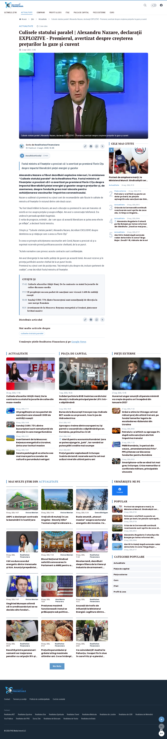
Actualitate (43, 19)
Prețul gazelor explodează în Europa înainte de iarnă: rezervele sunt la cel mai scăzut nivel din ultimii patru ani (82, 456)
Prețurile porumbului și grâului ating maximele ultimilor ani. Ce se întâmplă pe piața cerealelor (57, 655)
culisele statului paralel (32, 333)
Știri (32, 19)
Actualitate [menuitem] (26, 12)
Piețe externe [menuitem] (99, 12)
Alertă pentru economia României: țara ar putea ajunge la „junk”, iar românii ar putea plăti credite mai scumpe (82, 442)
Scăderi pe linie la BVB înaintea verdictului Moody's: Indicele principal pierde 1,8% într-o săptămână (83, 399)
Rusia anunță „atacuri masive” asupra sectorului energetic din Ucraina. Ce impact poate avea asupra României (91, 523)
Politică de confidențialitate (40, 699)
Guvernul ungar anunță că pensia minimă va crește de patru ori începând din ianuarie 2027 (135, 399)
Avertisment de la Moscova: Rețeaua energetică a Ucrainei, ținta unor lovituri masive (62, 309)
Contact (7, 699)
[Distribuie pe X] (102, 146)
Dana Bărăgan (101, 513)
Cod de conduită (59, 699)
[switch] (154, 5)
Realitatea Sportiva (25, 714)
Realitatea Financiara (47, 144)
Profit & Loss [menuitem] (55, 12)
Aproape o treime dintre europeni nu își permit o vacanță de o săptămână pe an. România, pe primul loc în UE (82, 428)
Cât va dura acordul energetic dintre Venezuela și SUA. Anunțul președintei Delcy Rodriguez (21, 566)
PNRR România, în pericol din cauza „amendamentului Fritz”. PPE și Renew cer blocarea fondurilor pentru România (139, 450)
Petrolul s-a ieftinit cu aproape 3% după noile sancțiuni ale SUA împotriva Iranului (141, 435)
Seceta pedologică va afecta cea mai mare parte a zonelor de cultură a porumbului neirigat (34, 456)
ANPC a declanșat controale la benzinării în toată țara (22, 518)
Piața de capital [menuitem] (81, 12)
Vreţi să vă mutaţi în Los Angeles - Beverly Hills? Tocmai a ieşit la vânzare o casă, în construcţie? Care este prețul (56, 523)
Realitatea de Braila (88, 719)
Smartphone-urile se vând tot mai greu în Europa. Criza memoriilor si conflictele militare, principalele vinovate (141, 467)
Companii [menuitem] (41, 12)
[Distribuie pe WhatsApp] (96, 146)
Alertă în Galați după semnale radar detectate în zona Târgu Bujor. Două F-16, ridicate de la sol (131, 238)
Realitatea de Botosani (52, 719)
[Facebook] (161, 5)
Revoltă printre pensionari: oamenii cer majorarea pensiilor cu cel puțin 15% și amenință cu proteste (21, 655)
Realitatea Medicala (89, 714)
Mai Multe (57, 666)
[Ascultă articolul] (161, 719)
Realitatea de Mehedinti (144, 714)
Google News (78, 341)
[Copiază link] (85, 146)
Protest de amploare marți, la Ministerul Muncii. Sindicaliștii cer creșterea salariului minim (127, 180)
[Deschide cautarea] (145, 5)
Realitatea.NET (9, 714)
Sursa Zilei (37, 719)
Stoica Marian (32, 513)
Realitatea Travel (73, 714)
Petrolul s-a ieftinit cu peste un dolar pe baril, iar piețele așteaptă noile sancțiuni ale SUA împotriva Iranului (130, 198)
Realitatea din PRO (23, 719)
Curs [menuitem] (112, 12)
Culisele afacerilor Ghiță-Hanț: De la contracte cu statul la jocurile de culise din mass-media (63, 286)
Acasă (24, 19)
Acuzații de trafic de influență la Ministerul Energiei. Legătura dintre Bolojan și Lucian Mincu (90, 610)
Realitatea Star (40, 714)
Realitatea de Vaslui (71, 719)
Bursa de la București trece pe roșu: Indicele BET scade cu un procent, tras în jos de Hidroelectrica (83, 415)
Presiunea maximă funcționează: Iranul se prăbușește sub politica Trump (54, 610)
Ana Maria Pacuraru (60, 600)
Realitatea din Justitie (108, 714)
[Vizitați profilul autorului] (21, 146)
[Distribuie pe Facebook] (91, 146)
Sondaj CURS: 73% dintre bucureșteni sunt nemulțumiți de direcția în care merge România (62, 301)
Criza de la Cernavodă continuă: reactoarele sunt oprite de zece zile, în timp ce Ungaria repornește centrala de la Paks (130, 211)
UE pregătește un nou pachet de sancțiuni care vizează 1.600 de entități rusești (62, 294)
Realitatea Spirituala (56, 714)
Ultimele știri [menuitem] (10, 12)
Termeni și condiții (19, 699)
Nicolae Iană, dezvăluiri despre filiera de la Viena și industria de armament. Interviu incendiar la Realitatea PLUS (91, 567)
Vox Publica (8, 719)
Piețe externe (120, 191)
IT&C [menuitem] (67, 12)
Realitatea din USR (125, 714)
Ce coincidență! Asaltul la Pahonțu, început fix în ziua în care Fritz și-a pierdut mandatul (91, 655)
